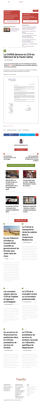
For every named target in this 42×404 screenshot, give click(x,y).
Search (35, 10)
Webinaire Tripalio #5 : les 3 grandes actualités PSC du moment (15, 30)
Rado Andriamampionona (21, 145)
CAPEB (19, 130)
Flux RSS (28, 395)
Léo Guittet (6, 258)
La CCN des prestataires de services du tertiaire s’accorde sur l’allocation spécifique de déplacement (30, 340)
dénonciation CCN (26, 130)
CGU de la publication (31, 391)
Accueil (5, 47)
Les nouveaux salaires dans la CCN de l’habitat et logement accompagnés (11, 296)
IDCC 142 (10, 65)
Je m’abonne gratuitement (11, 21)
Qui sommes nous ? (30, 393)
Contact (28, 394)
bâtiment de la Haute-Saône (11, 130)
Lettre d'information (29, 21)
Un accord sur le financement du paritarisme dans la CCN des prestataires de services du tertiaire (11, 340)
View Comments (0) (20, 149)
